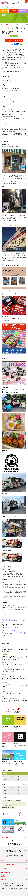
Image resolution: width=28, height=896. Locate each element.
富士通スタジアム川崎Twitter (9, 630)
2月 (11, 776)
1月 (5, 776)
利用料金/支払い (5, 872)
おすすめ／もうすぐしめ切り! (8, 807)
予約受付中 (18, 800)
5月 (5, 779)
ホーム (2, 24)
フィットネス (5, 805)
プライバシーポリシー (18, 885)
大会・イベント (22, 28)
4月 (24, 776)
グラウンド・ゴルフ (21, 803)
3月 (18, 776)
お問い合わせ (13, 883)
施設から (13, 800)
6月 (11, 779)
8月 (24, 779)
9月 (5, 793)
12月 (25, 793)
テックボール (13, 803)
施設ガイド (4, 876)
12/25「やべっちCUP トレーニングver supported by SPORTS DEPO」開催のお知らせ (14, 678)
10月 (11, 793)
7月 (18, 779)
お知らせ (8, 24)
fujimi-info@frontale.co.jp (12, 627)
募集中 (8, 800)
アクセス (3, 880)
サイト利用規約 (21, 883)
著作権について (8, 885)
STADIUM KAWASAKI (14, 839)
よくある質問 (6, 883)
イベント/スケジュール (7, 864)
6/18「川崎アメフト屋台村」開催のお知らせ (14, 664)
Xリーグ (19, 805)
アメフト (4, 800)
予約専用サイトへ (22, 10)
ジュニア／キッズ (13, 805)
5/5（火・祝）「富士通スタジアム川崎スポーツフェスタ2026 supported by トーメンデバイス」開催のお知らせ (15, 700)
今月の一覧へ (14, 36)
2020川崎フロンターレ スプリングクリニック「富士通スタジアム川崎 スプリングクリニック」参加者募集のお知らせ (14, 658)
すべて (23, 805)
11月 (18, 793)
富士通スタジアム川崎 (7, 109)
